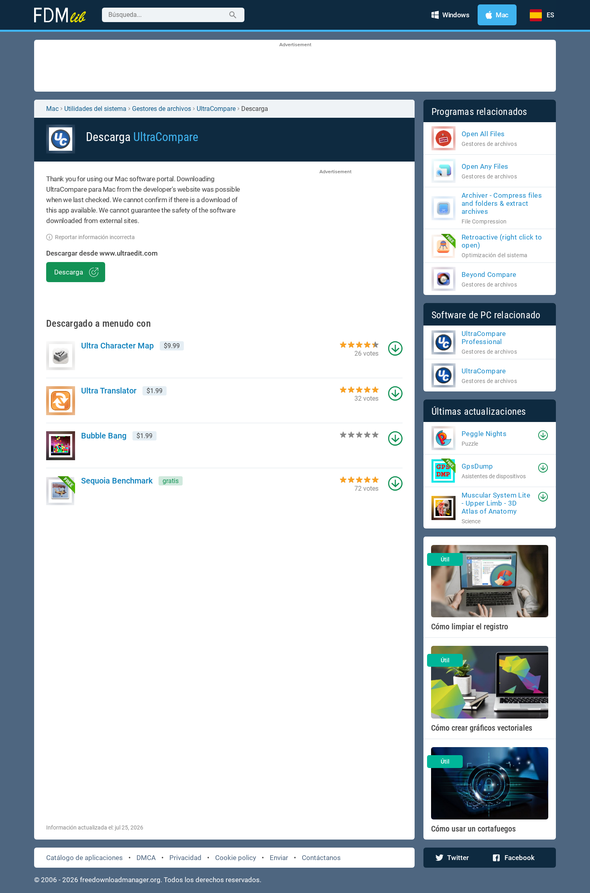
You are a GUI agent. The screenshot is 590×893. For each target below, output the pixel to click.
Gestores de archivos (161, 109)
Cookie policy (235, 858)
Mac (52, 109)
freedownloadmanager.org (120, 880)
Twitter (458, 858)
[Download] (543, 435)
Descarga (68, 272)
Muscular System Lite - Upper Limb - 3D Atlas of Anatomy (496, 503)
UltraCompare (216, 109)
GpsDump (477, 466)
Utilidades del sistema (95, 109)
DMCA (146, 858)
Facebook (520, 858)
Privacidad (185, 858)
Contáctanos (321, 858)
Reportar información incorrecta (95, 237)
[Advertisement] (295, 66)
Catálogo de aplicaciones (84, 858)
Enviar (279, 858)
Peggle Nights (484, 434)
